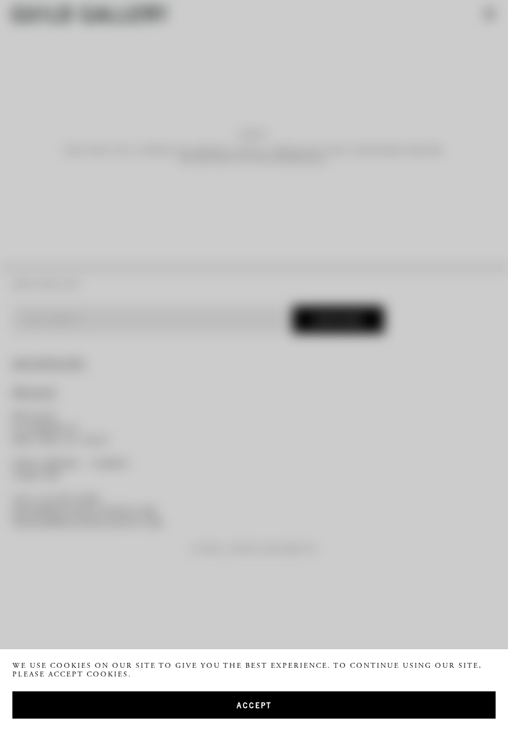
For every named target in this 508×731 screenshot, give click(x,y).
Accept (254, 704)
